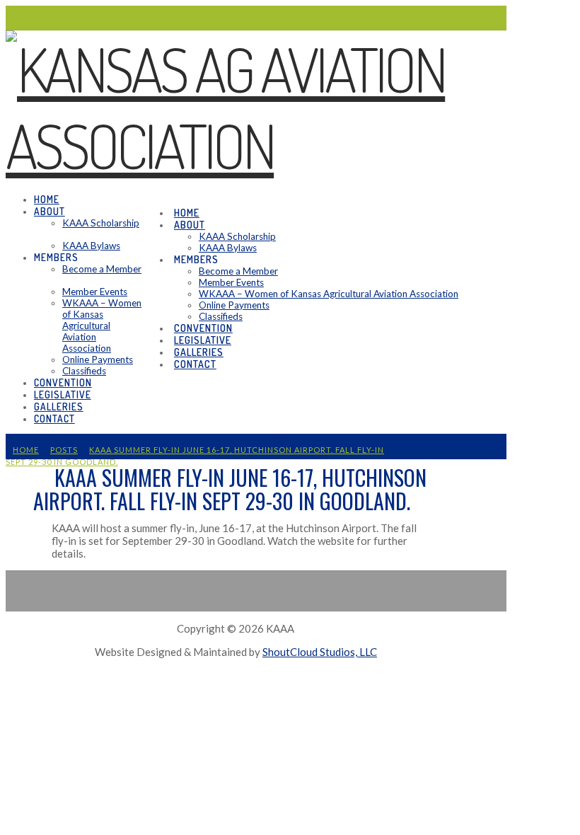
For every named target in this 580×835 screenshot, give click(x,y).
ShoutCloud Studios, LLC (319, 651)
